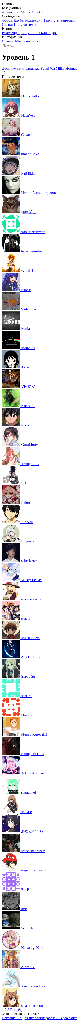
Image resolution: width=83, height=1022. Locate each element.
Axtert (25, 367)
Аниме (8, 12)
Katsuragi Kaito (32, 948)
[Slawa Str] (11, 676)
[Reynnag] (11, 541)
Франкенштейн (33, 232)
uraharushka (30, 154)
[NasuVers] (11, 115)
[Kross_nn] (11, 406)
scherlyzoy (29, 560)
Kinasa (26, 290)
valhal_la (27, 270)
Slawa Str (28, 676)
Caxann (27, 135)
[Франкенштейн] (11, 232)
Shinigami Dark (32, 754)
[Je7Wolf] (11, 522)
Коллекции (34, 20)
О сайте (8, 41)
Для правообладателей (40, 1018)
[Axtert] (11, 367)
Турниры (33, 33)
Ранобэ (37, 12)
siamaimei (28, 792)
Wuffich (27, 928)
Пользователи (25, 24)
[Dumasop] (11, 715)
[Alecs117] (11, 967)
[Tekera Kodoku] (11, 773)
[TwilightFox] (11, 464)
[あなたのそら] (11, 831)
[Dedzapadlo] (11, 96)
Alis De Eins (30, 657)
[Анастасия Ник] (11, 986)
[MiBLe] (11, 812)
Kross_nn (28, 406)
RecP (25, 890)
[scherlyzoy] (11, 560)
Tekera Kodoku (32, 773)
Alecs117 (28, 967)
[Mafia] (11, 328)
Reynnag (27, 541)
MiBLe (26, 812)
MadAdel (28, 348)
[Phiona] (11, 502)
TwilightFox (30, 464)
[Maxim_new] (11, 638)
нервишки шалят (34, 870)
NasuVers (28, 115)
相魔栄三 (28, 212)
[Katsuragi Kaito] (11, 948)
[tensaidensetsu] (11, 251)
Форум (8, 20)
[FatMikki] (11, 173)
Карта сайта (68, 1018)
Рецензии (67, 20)
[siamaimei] (11, 792)
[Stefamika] (11, 309)
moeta (25, 618)
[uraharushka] (11, 154)
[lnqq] (11, 909)
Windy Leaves (31, 580)
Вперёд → (18, 1010)
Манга (26, 12)
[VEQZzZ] (11, 386)
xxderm (26, 696)
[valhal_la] (11, 270)
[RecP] (11, 890)
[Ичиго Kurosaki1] (11, 734)
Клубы (19, 20)
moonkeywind (31, 599)
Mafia (25, 328)
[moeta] (11, 618)
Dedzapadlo (30, 96)
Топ (17, 12)
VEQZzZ (28, 386)
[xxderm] (11, 696)
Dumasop (28, 715)
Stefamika (28, 309)
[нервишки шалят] (11, 870)
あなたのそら (32, 831)
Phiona (26, 502)
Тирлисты (52, 20)
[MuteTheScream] (11, 851)
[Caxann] (11, 135)
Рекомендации (14, 33)
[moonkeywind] (11, 599)
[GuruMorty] (11, 444)
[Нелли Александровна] (11, 193)
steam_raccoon (32, 1006)
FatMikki (28, 173)
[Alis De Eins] (11, 657)
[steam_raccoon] (11, 1006)
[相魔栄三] (11, 212)
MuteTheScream (33, 851)
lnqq (24, 909)
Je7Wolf (27, 522)
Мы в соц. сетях (27, 41)
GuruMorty (29, 444)
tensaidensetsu (31, 251)
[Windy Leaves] (11, 580)
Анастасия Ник (33, 986)
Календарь (49, 33)
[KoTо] (11, 425)
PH (23, 483)
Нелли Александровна (39, 193)
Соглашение (12, 1018)
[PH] (11, 483)
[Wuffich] (11, 928)
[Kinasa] (11, 290)
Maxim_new (30, 638)
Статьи (8, 24)
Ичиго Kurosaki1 (34, 734)
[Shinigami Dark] (11, 754)
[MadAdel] (11, 348)
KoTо (25, 425)
